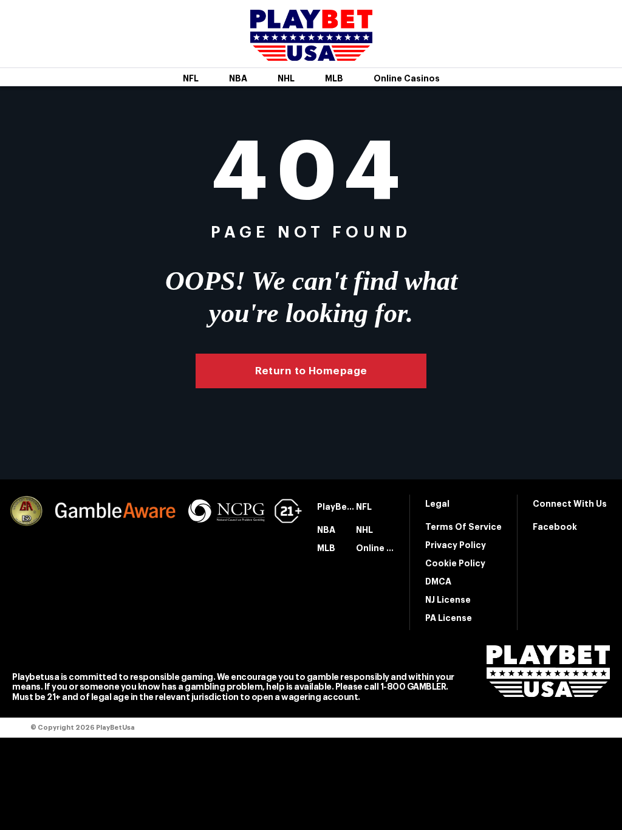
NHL (286, 78)
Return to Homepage (311, 371)
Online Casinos (407, 78)
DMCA (438, 581)
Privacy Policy (455, 545)
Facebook (555, 527)
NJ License (448, 599)
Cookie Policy (455, 563)
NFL (191, 78)
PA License (448, 618)
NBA (238, 78)
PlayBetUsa (336, 506)
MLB (334, 78)
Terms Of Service (463, 527)
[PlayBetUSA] (311, 53)
